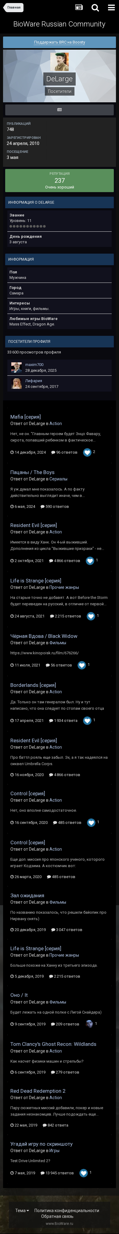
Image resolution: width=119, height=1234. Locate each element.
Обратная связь (57, 1216)
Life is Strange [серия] (35, 581)
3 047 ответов (68, 929)
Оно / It (19, 995)
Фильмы (57, 642)
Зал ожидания (27, 895)
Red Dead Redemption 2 (38, 1091)
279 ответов (67, 1072)
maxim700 (34, 364)
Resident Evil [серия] (33, 525)
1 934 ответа (65, 720)
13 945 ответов (59, 1173)
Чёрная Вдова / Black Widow (44, 636)
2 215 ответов (67, 616)
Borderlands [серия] (33, 685)
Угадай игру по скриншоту (41, 1144)
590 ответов (57, 506)
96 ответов (66, 452)
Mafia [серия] (25, 417)
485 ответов (69, 822)
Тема (21, 1210)
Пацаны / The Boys (32, 472)
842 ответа (57, 1125)
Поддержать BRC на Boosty (59, 42)
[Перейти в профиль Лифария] (16, 383)
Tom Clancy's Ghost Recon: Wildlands (53, 1044)
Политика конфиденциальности (66, 1210)
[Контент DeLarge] (59, 109)
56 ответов (61, 665)
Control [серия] (27, 793)
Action (55, 423)
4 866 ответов (66, 560)
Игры (54, 1150)
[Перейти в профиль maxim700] (16, 367)
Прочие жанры (64, 587)
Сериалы (58, 478)
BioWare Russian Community (59, 24)
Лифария (33, 380)
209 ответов (67, 1024)
